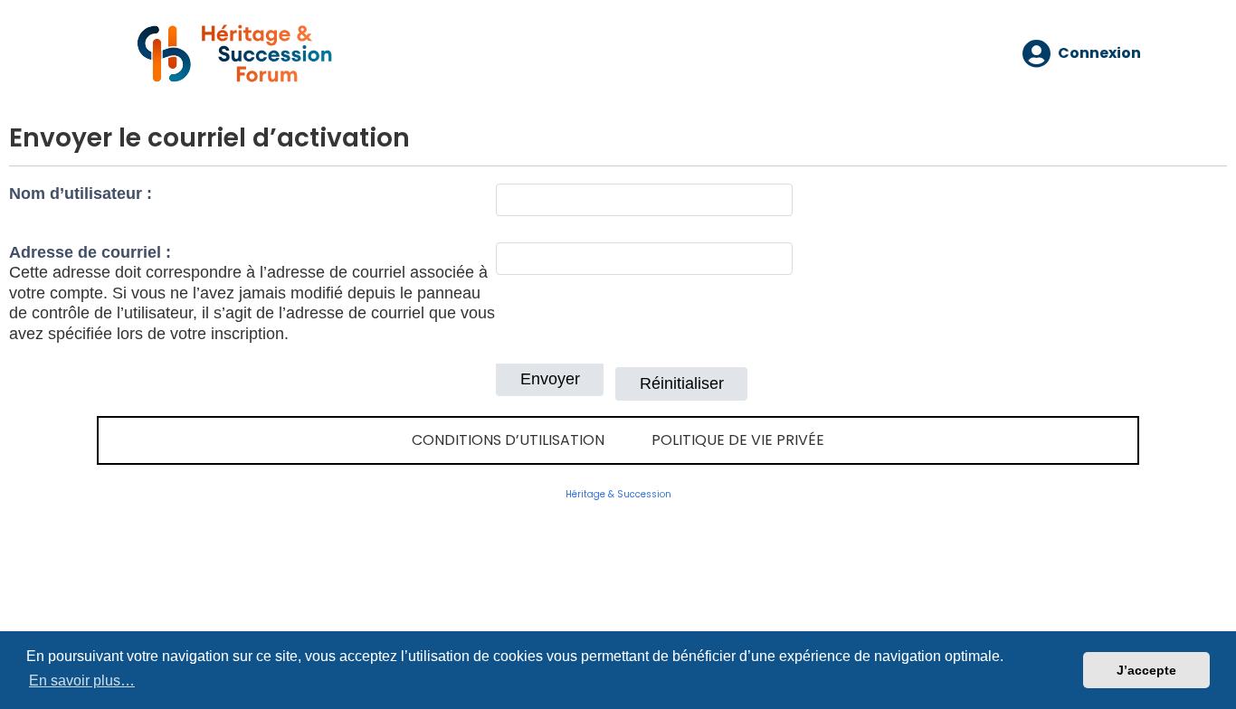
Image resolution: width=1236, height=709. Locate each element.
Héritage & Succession (618, 494)
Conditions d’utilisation (508, 440)
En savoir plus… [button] (82, 680)
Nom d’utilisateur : (80, 193)
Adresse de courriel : (90, 252)
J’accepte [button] (1146, 670)
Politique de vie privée (737, 440)
